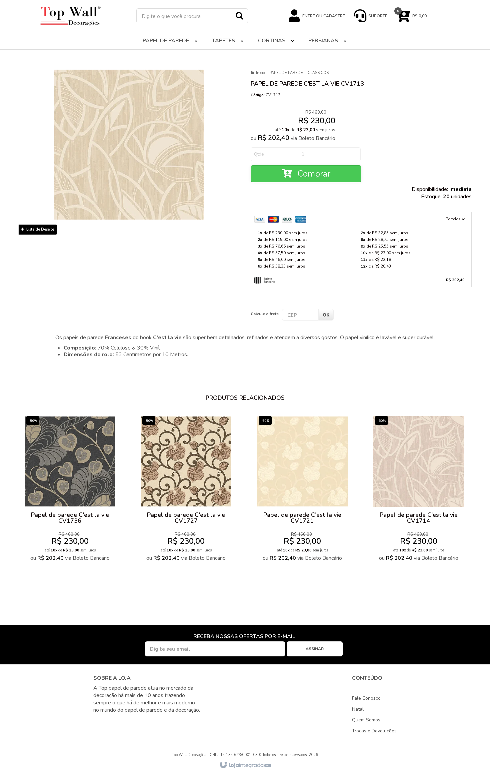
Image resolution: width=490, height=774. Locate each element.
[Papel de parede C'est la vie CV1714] (418, 490)
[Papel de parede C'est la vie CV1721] (302, 490)
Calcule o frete (265, 314)
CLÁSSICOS (318, 72)
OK (326, 315)
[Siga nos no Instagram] (110, 722)
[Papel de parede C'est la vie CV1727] (185, 490)
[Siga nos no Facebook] (98, 722)
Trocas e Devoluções (374, 731)
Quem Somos (366, 720)
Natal (358, 709)
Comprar (312, 174)
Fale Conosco (366, 698)
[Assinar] (315, 648)
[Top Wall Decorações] (70, 15)
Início (260, 72)
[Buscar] (239, 15)
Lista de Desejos (39, 229)
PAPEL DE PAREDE (286, 72)
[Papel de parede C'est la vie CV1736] (69, 490)
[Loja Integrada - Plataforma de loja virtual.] (245, 765)
